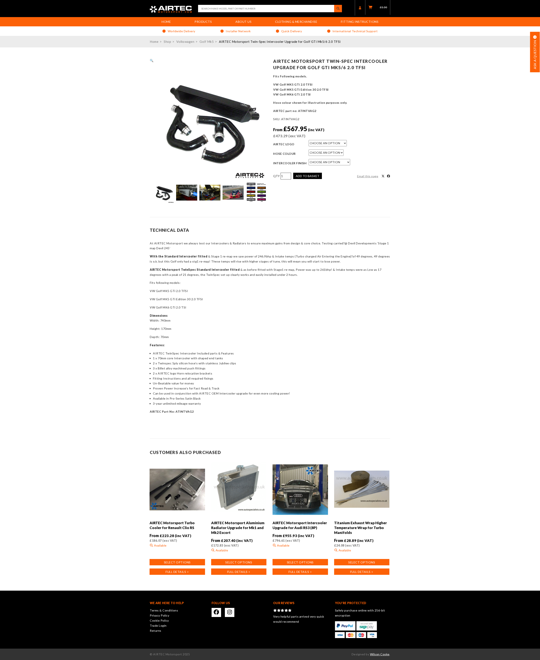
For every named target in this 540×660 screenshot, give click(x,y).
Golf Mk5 (207, 41)
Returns (155, 630)
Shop (167, 41)
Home (166, 21)
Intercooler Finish (289, 163)
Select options (177, 562)
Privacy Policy (159, 615)
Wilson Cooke (380, 654)
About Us (243, 21)
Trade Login (158, 625)
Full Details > (177, 572)
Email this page (367, 176)
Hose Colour (284, 153)
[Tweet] (383, 176)
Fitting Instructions (359, 21)
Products (203, 21)
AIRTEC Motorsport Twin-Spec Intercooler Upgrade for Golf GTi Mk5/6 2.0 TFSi (280, 41)
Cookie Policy (159, 620)
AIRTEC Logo (283, 144)
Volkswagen (185, 41)
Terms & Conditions (164, 610)
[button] (152, 60)
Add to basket (307, 176)
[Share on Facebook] (388, 176)
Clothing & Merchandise (296, 21)
